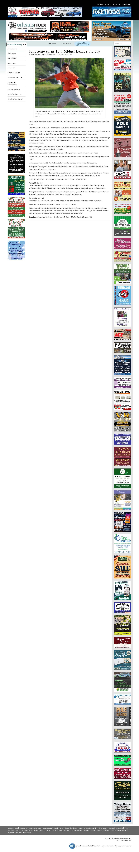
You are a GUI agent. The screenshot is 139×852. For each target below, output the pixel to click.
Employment (51, 43)
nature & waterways (116, 828)
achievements (13, 828)
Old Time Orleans (13, 830)
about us (108, 4)
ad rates (100, 4)
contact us (116, 4)
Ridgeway (106, 830)
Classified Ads (66, 43)
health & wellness (14, 89)
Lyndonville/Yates (76, 830)
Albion (36, 830)
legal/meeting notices (15, 99)
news (126, 828)
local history (103, 828)
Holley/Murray (58, 830)
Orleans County (96, 830)
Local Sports (27, 832)
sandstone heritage (15, 832)
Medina (86, 830)
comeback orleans (35, 828)
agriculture (23, 828)
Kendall (66, 830)
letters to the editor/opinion (12, 83)
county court (12, 63)
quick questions (122, 830)
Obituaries (11, 68)
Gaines (49, 830)
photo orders (127, 4)
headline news (12, 49)
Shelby (113, 830)
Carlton (42, 830)
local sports (12, 53)
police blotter (12, 58)
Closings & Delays (14, 72)
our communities (26, 830)
